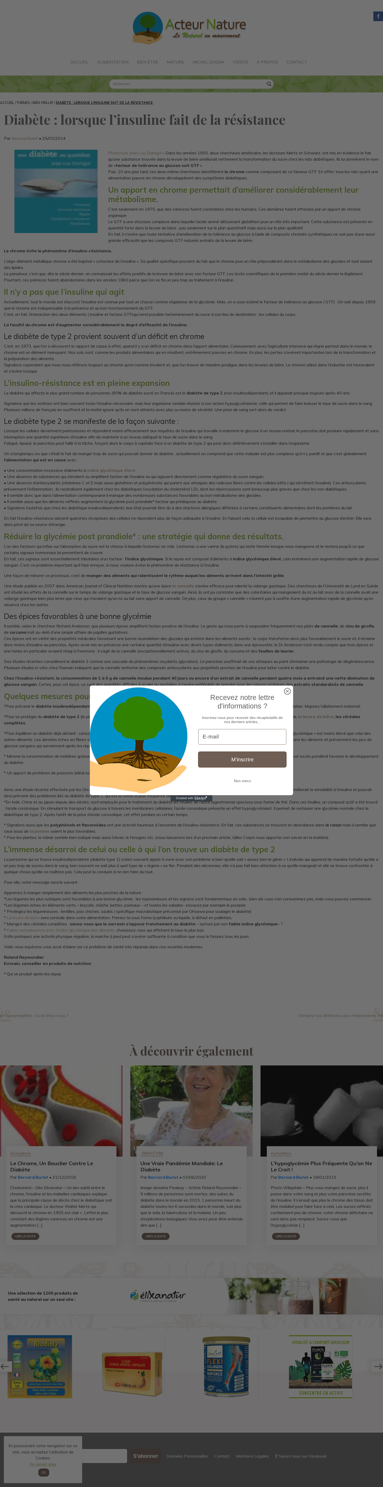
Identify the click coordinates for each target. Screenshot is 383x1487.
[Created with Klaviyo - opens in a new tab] (191, 798)
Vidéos (240, 62)
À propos (267, 62)
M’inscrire (242, 759)
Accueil (80, 62)
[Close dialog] (287, 691)
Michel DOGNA (209, 62)
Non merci (242, 781)
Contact (297, 62)
